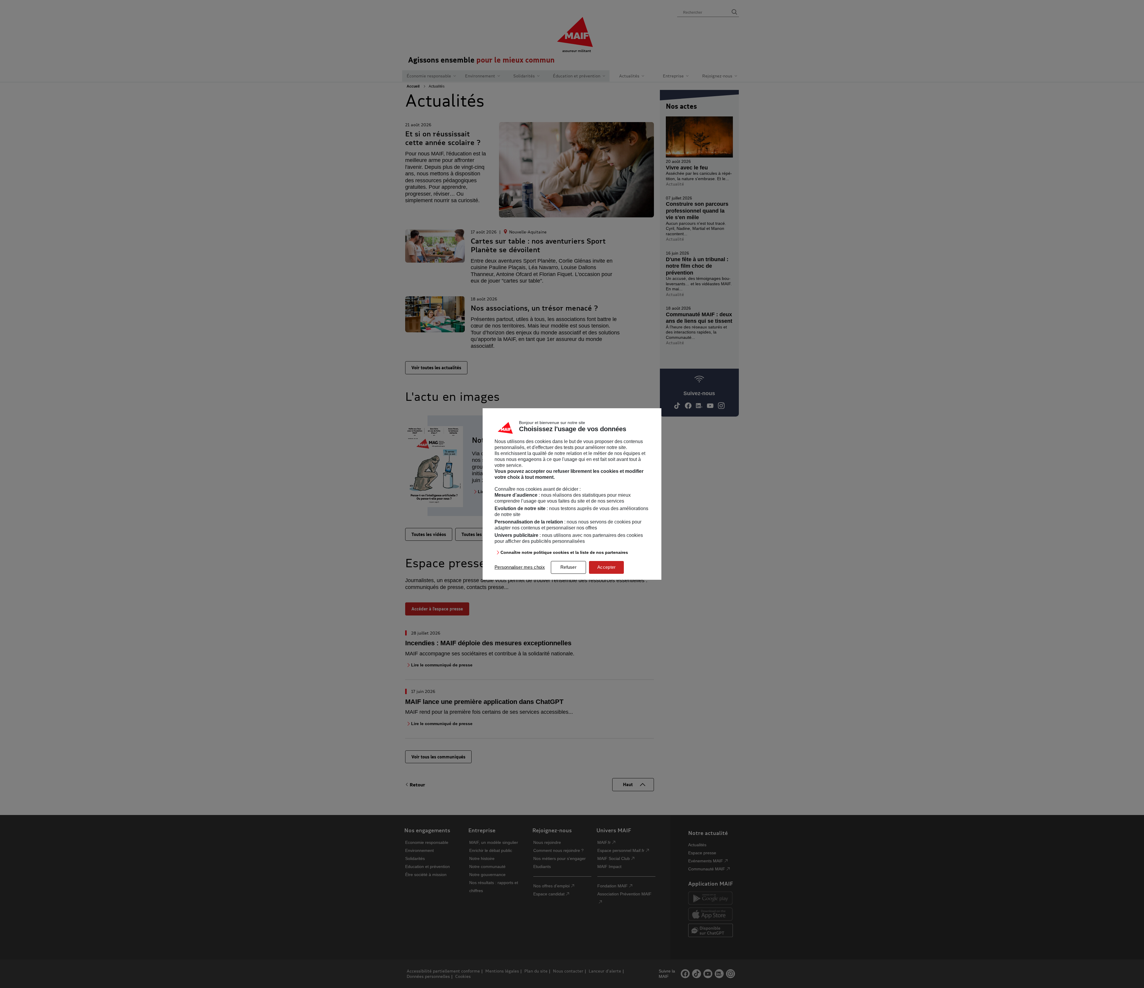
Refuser (568, 567)
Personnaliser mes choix (520, 567)
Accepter (606, 567)
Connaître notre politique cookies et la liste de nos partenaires (564, 552)
